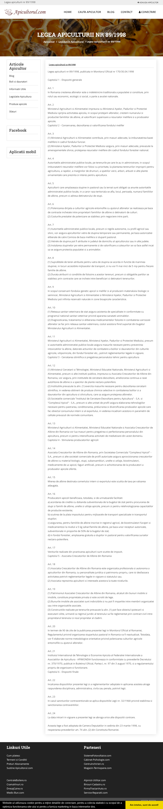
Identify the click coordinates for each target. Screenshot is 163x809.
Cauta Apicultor (89, 12)
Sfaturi (12, 111)
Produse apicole (18, 104)
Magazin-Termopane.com (98, 768)
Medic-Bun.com (15, 792)
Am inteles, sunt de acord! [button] (144, 805)
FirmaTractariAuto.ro (95, 788)
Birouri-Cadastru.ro (94, 784)
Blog (110, 12)
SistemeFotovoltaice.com (97, 755)
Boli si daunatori (18, 81)
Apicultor (49, 41)
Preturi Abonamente (18, 763)
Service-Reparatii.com (96, 792)
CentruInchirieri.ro (94, 763)
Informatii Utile (17, 89)
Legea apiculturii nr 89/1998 (62, 64)
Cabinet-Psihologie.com (97, 759)
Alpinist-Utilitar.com (95, 780)
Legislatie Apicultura (71, 41)
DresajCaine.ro (15, 788)
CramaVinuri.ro (15, 784)
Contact (126, 12)
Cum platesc (13, 755)
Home (68, 12)
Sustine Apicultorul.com (20, 768)
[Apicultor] (25, 11)
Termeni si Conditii (17, 759)
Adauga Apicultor (148, 2)
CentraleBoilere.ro (17, 780)
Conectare (148, 12)
